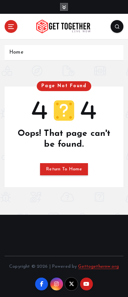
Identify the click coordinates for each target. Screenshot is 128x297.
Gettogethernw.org (98, 266)
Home (16, 52)
